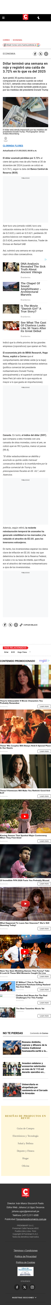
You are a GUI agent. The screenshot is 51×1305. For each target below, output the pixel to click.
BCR (13, 652)
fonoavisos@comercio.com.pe (31, 1219)
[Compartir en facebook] (35, 54)
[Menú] (3, 18)
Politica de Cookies (25, 1262)
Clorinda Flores (13, 146)
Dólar (6, 652)
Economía (9, 53)
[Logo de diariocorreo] (25, 17)
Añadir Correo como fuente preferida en (21, 45)
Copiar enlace (30, 625)
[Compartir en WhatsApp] (46, 54)
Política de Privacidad (25, 1256)
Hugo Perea (22, 652)
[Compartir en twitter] (41, 54)
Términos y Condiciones (26, 1250)
